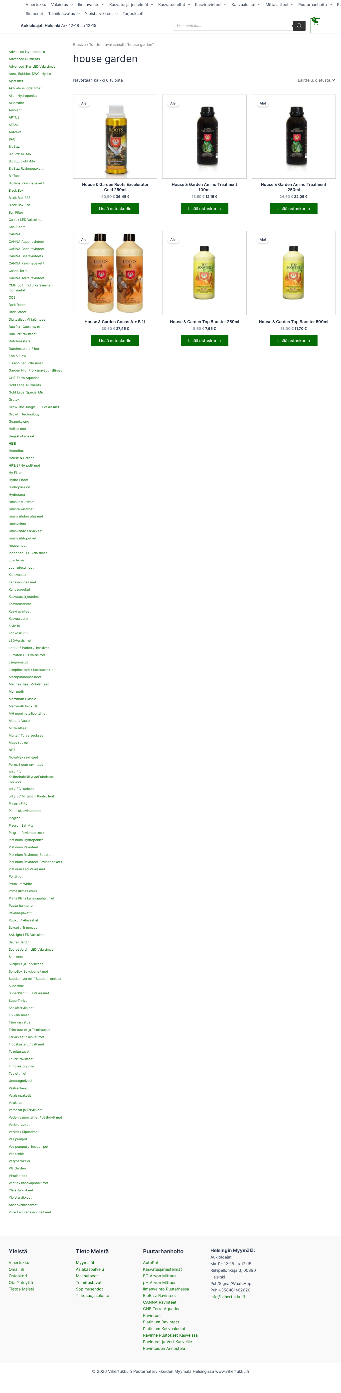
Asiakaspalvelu (90, 1269)
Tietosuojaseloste (92, 1295)
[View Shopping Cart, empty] (315, 25)
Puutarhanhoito (312, 4)
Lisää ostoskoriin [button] (115, 208)
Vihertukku (36, 4)
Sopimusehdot (89, 1288)
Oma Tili (16, 1269)
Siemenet (34, 13)
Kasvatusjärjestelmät (128, 4)
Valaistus (59, 4)
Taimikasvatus (61, 13)
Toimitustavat (89, 1282)
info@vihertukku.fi (227, 1296)
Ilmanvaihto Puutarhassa (166, 1288)
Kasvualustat (244, 4)
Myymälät (85, 1262)
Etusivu (79, 44)
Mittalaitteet (277, 4)
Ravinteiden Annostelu (164, 1348)
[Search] (299, 26)
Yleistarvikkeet (99, 13)
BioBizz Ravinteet (159, 1295)
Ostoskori (18, 1275)
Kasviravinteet (208, 4)
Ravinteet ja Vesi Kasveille (167, 1341)
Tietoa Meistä (21, 1288)
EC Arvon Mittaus (159, 1275)
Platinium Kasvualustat (164, 1328)
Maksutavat (87, 1275)
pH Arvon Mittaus (159, 1282)
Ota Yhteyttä (21, 1282)
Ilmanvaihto (89, 4)
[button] (70, 4)
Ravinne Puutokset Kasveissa (170, 1335)
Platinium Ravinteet (161, 1321)
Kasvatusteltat (171, 4)
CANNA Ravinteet (159, 1302)
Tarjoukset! (133, 13)
